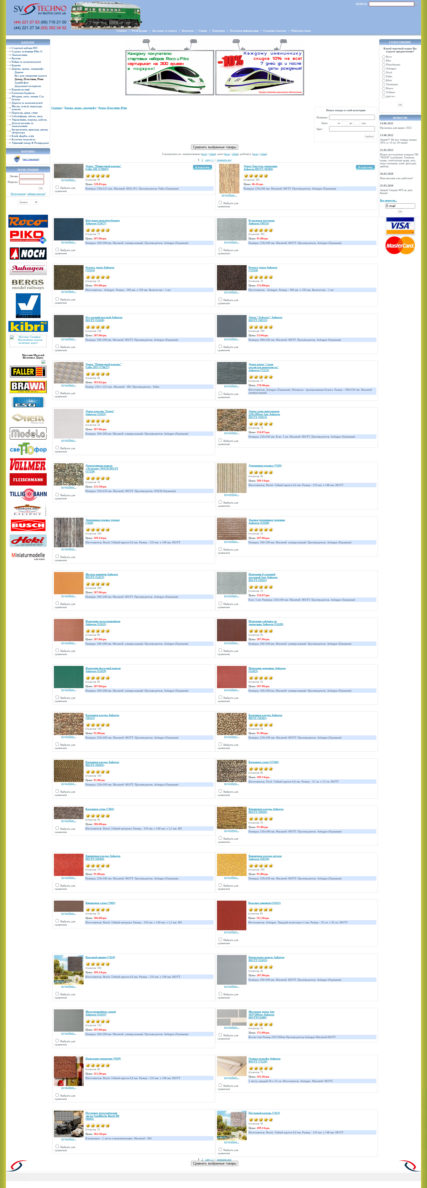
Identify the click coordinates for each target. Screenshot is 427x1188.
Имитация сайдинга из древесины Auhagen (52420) (266, 623)
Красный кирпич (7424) (100, 957)
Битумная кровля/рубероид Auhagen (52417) (102, 222)
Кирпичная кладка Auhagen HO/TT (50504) (102, 857)
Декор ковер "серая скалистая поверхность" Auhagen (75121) (264, 367)
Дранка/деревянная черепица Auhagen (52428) (267, 521)
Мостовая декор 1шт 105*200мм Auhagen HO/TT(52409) (262, 1014)
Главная (121, 30)
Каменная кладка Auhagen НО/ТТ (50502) (102, 763)
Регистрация (139, 30)
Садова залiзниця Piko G (27, 51)
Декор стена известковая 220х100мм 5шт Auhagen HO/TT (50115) (264, 414)
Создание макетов (274, 30)
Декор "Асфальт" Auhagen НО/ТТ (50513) (265, 319)
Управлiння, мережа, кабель (29, 119)
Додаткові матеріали (28, 86)
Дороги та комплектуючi (27, 102)
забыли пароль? (36, 193)
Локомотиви (19, 54)
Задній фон (21, 82)
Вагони (16, 58)
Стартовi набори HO (25, 47)
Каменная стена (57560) (264, 762)
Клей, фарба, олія (23, 135)
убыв (212, 153)
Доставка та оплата (164, 30)
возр (204, 153)
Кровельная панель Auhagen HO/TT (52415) (266, 959)
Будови (16, 65)
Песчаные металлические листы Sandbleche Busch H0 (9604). (102, 1115)
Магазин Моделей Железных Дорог (33, 356)
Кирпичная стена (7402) (100, 902)
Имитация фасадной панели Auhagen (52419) (103, 670)
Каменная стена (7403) (99, 808)
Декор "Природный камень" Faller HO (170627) (103, 366)
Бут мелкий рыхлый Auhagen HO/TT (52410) (103, 319)
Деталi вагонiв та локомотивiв (22, 124)
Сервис (202, 30)
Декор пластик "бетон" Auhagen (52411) (99, 413)
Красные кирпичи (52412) (264, 902)
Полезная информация (244, 30)
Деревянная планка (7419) (265, 465)
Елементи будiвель (23, 92)
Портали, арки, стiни (25, 112)
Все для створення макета (31, 75)
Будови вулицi (20, 89)
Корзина (28, 151)
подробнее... (68, 179)
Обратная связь (301, 30)
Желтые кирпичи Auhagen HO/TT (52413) (101, 576)
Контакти (187, 30)
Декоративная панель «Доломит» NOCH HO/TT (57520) (101, 468)
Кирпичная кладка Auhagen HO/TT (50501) (266, 810)
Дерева (19, 72)
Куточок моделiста (23, 139)
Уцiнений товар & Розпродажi (30, 142)
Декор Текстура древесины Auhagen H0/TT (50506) (261, 167)
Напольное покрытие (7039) (103, 1058)
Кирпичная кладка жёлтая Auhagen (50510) (265, 857)
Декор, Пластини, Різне (112, 107)
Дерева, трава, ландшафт (27, 68)
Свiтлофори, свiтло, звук (27, 116)
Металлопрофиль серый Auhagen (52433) (100, 1013)
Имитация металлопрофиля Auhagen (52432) (102, 623)
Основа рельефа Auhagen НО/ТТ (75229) (264, 1060)
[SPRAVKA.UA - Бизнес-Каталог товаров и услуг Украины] (28, 361)
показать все (224, 159)
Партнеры (218, 30)
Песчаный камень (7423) (264, 1112)
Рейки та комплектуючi (26, 61)
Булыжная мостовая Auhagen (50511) (262, 222)
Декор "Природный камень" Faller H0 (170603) (103, 167)
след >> (209, 159)
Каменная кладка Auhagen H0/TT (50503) (265, 717)
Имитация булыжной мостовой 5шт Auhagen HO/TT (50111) (263, 577)
